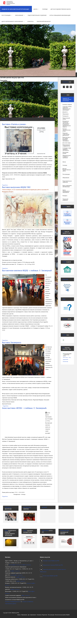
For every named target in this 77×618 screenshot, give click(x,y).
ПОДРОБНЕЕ (11, 516)
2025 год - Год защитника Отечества (66, 359)
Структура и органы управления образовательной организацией (67, 108)
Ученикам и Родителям (42, 614)
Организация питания (65, 153)
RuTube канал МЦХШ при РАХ (50, 575)
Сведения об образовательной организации (15, 9)
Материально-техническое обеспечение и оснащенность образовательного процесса (67, 124)
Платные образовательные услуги (67, 130)
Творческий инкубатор (44, 21)
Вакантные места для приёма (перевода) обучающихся (66, 139)
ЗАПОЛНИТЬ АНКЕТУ (68, 287)
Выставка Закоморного (11, 342)
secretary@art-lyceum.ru (15, 565)
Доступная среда (66, 142)
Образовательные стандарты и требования (67, 156)
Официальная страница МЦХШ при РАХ (53, 565)
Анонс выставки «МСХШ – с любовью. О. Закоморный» (24, 408)
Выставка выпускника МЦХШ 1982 (16, 187)
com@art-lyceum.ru (20, 577)
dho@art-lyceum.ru (15, 571)
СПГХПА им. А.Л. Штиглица (9, 104)
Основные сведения (67, 104)
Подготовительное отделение (37, 15)
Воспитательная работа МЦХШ (62, 614)
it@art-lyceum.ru (25, 595)
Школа (35, 9)
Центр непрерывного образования (12, 21)
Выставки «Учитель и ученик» (14, 124)
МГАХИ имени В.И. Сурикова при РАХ (12, 99)
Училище (45, 9)
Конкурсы (30, 21)
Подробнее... (5, 185)
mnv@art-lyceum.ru (26, 565)
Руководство (65, 116)
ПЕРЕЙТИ (68, 306)
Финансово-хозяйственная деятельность (66, 134)
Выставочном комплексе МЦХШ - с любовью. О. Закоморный (27, 270)
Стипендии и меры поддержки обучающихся (67, 149)
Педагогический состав (66, 119)
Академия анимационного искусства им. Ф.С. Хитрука (16, 102)
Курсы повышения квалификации (60, 15)
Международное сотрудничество (66, 145)
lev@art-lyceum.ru (20, 581)
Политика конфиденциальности (13, 601)
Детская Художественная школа (61, 9)
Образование (19, 15)
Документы (65, 112)
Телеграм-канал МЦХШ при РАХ (51, 560)
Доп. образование (32, 614)
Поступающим (6, 15)
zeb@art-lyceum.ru (15, 589)
